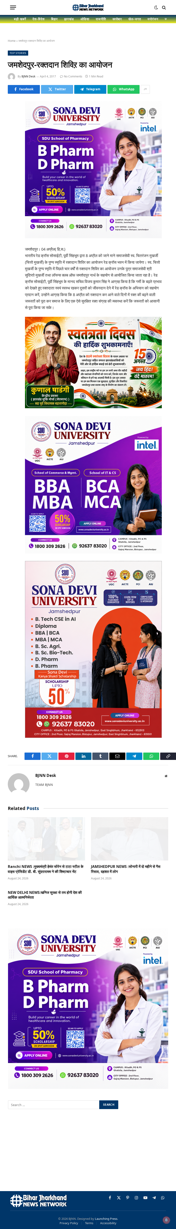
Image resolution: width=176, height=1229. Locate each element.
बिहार (54, 19)
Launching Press (106, 1219)
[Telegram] (12, 174)
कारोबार (117, 19)
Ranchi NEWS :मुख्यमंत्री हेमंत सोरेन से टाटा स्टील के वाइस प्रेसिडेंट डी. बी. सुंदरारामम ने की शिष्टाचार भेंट (45, 869)
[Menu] (13, 7)
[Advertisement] (88, 1151)
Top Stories (18, 53)
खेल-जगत (134, 19)
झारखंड (69, 19)
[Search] (163, 7)
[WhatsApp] (12, 186)
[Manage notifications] (166, 1220)
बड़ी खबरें (20, 19)
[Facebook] (12, 116)
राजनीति (101, 19)
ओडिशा (84, 19)
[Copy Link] (12, 198)
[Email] (12, 163)
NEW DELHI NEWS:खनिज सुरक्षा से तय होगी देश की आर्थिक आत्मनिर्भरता (45, 895)
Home (12, 41)
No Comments (73, 76)
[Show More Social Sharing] (145, 89)
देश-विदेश (39, 19)
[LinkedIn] (12, 139)
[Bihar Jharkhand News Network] (88, 7)
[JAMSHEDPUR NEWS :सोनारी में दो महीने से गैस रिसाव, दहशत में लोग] (129, 839)
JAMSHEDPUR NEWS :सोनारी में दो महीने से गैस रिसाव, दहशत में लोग (125, 869)
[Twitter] (12, 128)
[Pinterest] (12, 151)
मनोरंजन (153, 19)
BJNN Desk (28, 76)
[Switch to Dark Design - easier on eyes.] (156, 8)
